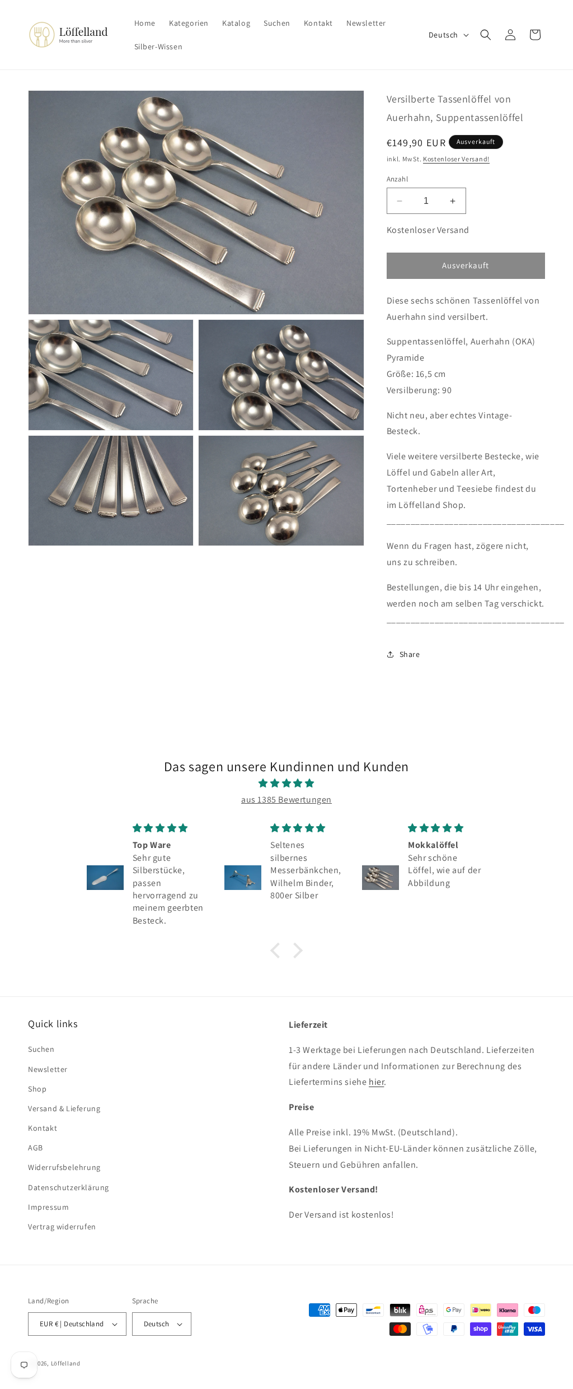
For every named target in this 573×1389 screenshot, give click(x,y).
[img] (286, 783)
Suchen (41, 1049)
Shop (37, 1089)
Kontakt (42, 1128)
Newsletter (48, 1069)
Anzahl (397, 179)
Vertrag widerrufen (62, 1227)
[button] (485, 34)
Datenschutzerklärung (68, 1187)
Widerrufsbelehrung (64, 1167)
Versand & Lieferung (64, 1108)
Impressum (48, 1207)
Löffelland (66, 1363)
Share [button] (410, 654)
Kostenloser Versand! (456, 159)
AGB (35, 1148)
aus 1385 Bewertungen (286, 799)
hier (376, 1082)
